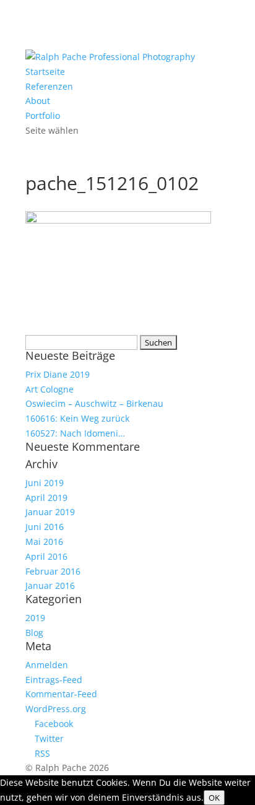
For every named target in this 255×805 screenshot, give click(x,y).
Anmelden (46, 665)
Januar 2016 (50, 585)
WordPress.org (55, 709)
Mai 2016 (44, 541)
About (37, 101)
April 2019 (46, 497)
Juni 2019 (44, 483)
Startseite (45, 71)
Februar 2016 (52, 571)
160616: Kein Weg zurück (77, 418)
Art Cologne (49, 389)
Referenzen (49, 86)
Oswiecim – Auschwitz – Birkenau (94, 403)
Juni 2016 (44, 527)
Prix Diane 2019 (57, 374)
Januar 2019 (50, 512)
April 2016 (46, 556)
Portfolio (42, 115)
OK (214, 797)
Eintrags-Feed (53, 679)
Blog (34, 632)
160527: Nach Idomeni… (75, 433)
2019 (35, 618)
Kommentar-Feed (61, 694)
